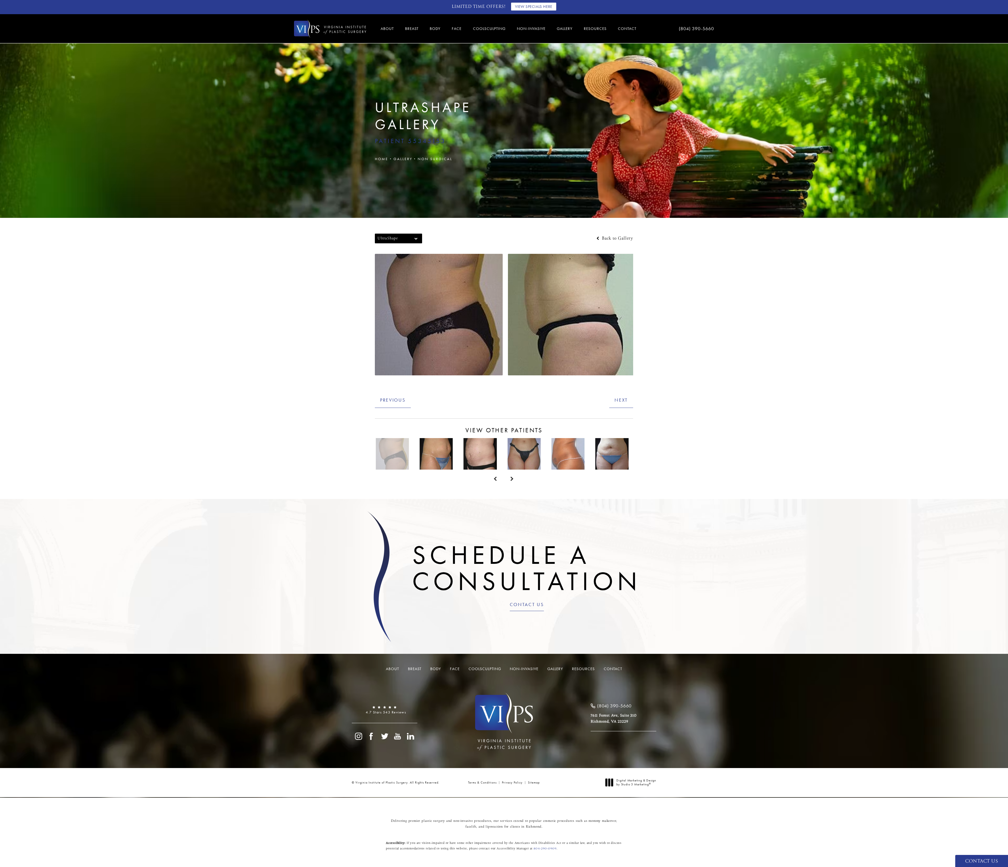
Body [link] (435, 28)
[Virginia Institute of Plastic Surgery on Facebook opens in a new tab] (371, 736)
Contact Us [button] (981, 861)
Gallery (402, 158)
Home (381, 158)
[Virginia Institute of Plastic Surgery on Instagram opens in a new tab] (358, 736)
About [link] (387, 28)
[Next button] (512, 479)
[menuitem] (388, 29)
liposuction (494, 826)
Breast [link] (411, 28)
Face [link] (456, 28)
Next (621, 400)
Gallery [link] (565, 28)
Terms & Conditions (482, 782)
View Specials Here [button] (533, 6)
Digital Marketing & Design (636, 783)
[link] (680, 28)
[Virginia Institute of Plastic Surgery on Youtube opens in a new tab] (397, 736)
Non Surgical (435, 158)
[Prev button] (495, 479)
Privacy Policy (512, 782)
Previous (393, 400)
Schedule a (526, 568)
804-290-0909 (545, 848)
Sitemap (534, 782)
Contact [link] (627, 28)
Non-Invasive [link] (531, 28)
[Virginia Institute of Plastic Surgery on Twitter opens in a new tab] (384, 736)
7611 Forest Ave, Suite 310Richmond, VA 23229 (614, 718)
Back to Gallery (616, 238)
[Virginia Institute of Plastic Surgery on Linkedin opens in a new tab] (410, 736)
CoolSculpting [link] (489, 28)
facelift (470, 826)
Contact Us (527, 604)
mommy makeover (602, 821)
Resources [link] (595, 28)
